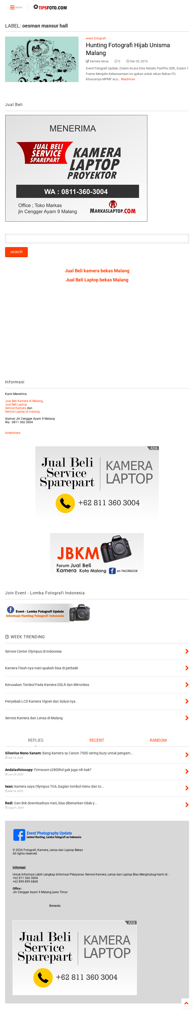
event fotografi (96, 38)
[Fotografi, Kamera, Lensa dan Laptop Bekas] (50, 9)
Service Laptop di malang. (22, 411)
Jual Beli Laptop (16, 404)
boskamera (12, 433)
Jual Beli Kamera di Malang (24, 401)
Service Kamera (15, 408)
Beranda (54, 906)
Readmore (128, 79)
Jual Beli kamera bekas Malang (97, 270)
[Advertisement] (97, 333)
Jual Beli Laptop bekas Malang (97, 279)
